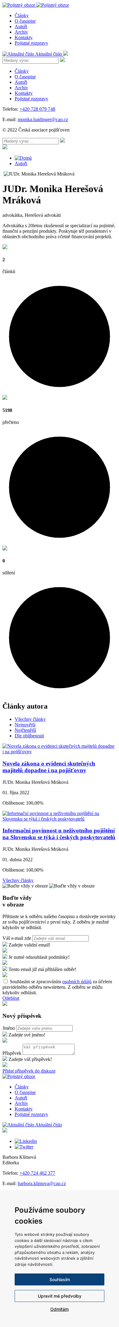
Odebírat (10, 998)
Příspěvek (11, 1053)
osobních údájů (77, 981)
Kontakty (24, 37)
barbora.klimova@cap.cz (42, 1183)
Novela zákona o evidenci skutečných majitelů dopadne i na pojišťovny (48, 766)
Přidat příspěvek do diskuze (29, 1070)
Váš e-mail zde (16, 938)
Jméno (8, 1028)
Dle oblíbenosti (29, 735)
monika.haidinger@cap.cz (43, 119)
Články (22, 15)
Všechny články (30, 719)
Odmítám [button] (59, 1309)
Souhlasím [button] (59, 1279)
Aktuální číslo (49, 54)
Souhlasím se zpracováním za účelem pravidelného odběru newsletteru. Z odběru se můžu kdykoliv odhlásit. (57, 987)
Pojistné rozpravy (31, 43)
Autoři (21, 26)
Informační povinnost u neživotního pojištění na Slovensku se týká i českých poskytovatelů (58, 833)
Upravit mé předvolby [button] (59, 1296)
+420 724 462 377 (37, 1173)
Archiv (21, 32)
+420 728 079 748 (37, 109)
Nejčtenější (25, 730)
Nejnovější (25, 724)
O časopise (25, 21)
